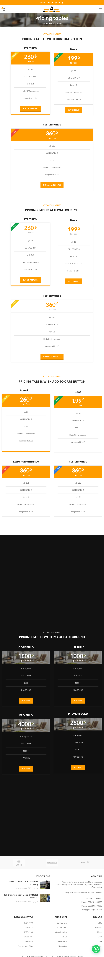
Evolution (29, 941)
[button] (96, 949)
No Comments (21, 888)
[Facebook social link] (62, 2)
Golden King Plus (25, 946)
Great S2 (29, 927)
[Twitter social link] (59, 2)
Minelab (98, 927)
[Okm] (18, 862)
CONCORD (62, 927)
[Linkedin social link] (52, 2)
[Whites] (85, 862)
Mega (99, 932)
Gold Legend (61, 923)
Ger (100, 941)
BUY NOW (78, 701)
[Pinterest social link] (56, 2)
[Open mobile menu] (100, 9)
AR (41, 2)
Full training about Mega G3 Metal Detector (21, 896)
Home (59, 23)
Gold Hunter (62, 941)
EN (44, 2)
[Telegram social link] (49, 2)
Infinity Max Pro (60, 932)
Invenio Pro (28, 937)
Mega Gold (62, 946)
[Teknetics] (52, 862)
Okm (100, 937)
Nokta (99, 923)
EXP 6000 (28, 923)
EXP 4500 (28, 932)
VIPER (64, 937)
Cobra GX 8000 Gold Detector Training (23, 883)
